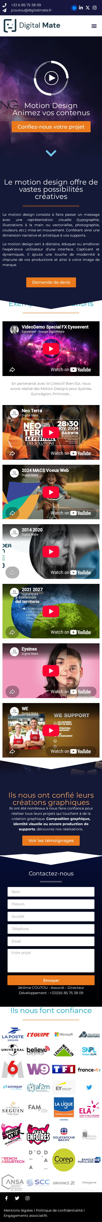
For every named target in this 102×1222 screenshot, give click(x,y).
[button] (94, 26)
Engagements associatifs (25, 1215)
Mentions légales (18, 1210)
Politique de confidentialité (59, 1210)
